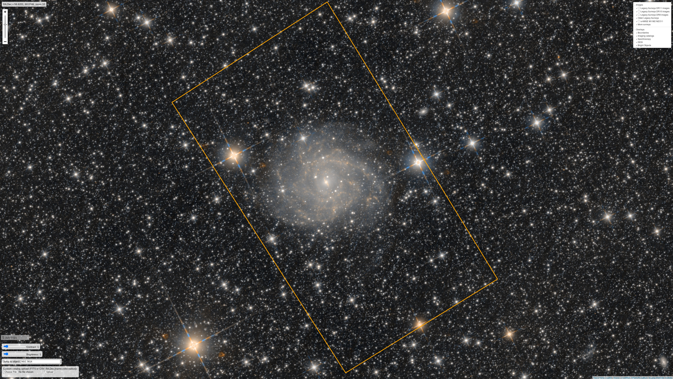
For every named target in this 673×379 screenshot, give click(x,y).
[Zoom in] (5, 12)
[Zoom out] (5, 41)
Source (616, 377)
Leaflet (609, 377)
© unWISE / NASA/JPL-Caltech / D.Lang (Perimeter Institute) (646, 377)
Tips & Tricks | (599, 377)
